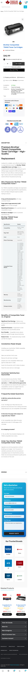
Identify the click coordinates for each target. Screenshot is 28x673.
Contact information (13, 650)
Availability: (6, 85)
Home (2, 11)
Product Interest (8, 513)
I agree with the (13, 67)
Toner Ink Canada (15, 87)
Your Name (6, 493)
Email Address (7, 500)
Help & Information (23, 654)
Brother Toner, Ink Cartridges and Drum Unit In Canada (17, 93)
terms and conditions (16, 67)
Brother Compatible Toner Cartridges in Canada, (17, 89)
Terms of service (20, 646)
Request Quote (14, 533)
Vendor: (5, 87)
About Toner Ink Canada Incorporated (9, 654)
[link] (11, 595)
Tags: (4, 96)
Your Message (7, 520)
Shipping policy (4, 650)
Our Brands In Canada (5, 658)
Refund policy (4, 646)
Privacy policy (12, 646)
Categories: (6, 89)
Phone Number (7, 506)
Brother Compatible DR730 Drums (21, 605)
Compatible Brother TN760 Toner (7, 605)
